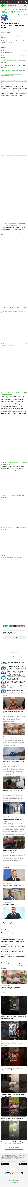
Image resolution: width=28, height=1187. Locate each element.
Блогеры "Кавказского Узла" (13, 11)
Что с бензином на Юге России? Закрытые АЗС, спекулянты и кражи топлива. (13, 1142)
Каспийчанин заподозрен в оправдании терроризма (10, 851)
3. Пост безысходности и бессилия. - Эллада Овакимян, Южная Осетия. (14, 224)
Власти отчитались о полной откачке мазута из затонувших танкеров (13, 762)
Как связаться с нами (11, 1161)
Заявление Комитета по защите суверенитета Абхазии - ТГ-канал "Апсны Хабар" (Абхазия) (15, 672)
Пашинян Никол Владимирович (12, 885)
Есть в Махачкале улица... (10, 60)
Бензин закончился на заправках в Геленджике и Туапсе (13, 738)
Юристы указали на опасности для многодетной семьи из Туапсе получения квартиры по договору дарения (13, 818)
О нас (2, 1161)
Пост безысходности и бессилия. (12, 40)
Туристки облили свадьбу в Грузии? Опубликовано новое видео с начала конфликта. (11, 1043)
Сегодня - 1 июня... (8, 35)
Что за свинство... (6, 70)
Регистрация (14, 652)
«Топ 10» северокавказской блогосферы (12, 12)
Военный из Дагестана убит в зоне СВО (12, 951)
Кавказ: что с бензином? (9, 9)
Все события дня (22, 965)
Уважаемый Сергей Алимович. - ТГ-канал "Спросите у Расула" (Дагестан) (17, 691)
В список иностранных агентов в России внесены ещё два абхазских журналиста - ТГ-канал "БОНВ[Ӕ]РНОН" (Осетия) (16, 677)
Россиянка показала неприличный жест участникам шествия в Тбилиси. (12, 1119)
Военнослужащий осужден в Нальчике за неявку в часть (13, 957)
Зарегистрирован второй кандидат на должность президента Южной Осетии (12, 940)
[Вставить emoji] (16, 637)
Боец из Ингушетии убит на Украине (12, 963)
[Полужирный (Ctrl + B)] (4, 637)
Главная (3, 11)
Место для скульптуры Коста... (12, 74)
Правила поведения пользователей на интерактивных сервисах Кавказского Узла (14, 1177)
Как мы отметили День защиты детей (14, 31)
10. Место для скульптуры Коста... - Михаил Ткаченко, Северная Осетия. (14, 556)
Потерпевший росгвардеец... (10, 45)
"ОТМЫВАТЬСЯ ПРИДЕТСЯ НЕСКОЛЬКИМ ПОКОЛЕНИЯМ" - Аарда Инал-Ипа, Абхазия (16, 668)
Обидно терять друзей (9, 65)
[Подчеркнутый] (10, 637)
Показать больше (14, 1147)
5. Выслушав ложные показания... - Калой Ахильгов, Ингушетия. (14, 344)
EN (4, 1)
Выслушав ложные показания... (12, 50)
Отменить (14, 656)
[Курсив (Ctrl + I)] (7, 637)
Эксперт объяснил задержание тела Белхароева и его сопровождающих (13, 712)
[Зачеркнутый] (13, 637)
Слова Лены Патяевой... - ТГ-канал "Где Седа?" (16, 686)
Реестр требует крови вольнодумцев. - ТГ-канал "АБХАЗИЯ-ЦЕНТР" (17, 682)
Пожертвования (23, 1161)
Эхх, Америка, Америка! (9, 55)
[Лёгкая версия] (7, 1)
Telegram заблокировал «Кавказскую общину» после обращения (11, 1069)
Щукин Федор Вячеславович (11, 923)
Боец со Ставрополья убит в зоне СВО (12, 946)
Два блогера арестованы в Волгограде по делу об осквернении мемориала (14, 791)
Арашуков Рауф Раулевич (10, 904)
